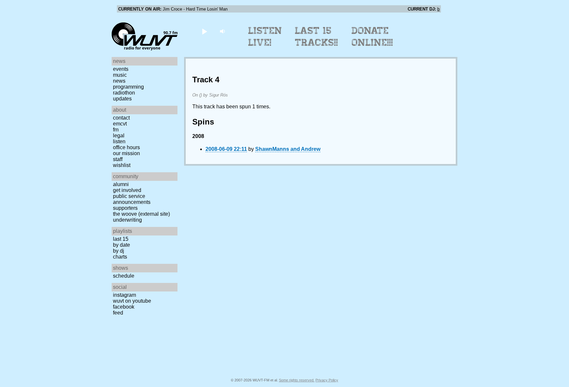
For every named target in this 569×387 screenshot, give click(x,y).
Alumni (121, 184)
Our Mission (126, 153)
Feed (118, 313)
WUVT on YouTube (132, 301)
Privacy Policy (326, 380)
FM (116, 129)
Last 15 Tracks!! (316, 36)
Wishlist (121, 165)
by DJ (118, 251)
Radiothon (124, 93)
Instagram (124, 295)
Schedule (123, 276)
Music (120, 75)
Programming (128, 87)
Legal (118, 135)
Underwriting (127, 220)
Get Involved (127, 190)
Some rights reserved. (296, 380)
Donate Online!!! (372, 36)
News (119, 81)
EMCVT (120, 123)
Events (120, 69)
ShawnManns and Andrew (287, 149)
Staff (117, 159)
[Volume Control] (223, 31)
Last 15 (120, 239)
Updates (122, 98)
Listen (119, 141)
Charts (120, 257)
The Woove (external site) (141, 214)
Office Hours (126, 147)
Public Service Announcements (131, 199)
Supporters (125, 208)
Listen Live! (265, 36)
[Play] (204, 31)
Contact (121, 118)
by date (121, 245)
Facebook (123, 307)
